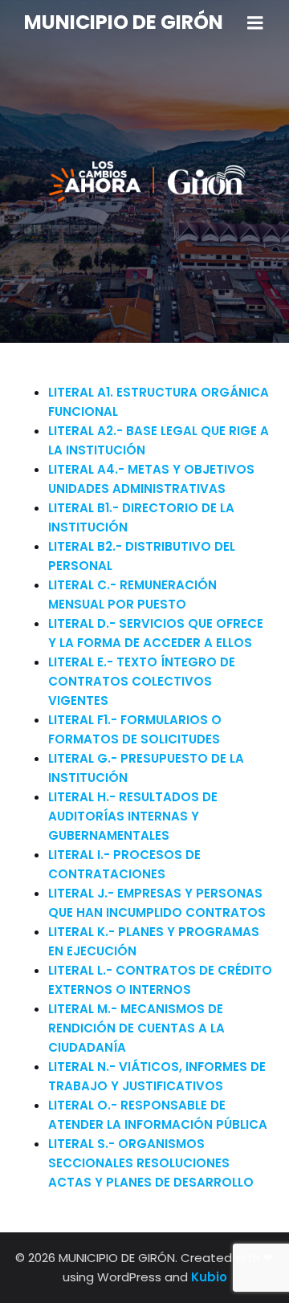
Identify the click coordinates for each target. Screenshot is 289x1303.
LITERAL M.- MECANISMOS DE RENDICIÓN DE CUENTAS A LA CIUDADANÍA (136, 1028)
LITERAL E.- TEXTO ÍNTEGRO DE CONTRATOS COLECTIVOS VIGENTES (141, 681)
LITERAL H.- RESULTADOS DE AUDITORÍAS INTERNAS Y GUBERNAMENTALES (133, 816)
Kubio (209, 1276)
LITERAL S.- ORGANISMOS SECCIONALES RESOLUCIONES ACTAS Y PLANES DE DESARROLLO (151, 1163)
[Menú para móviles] (255, 23)
